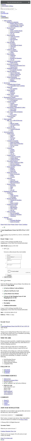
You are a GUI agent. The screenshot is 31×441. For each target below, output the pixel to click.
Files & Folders (11, 42)
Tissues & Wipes (11, 116)
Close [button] (2, 438)
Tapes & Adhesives (12, 71)
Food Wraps (13, 109)
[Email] (6, 2)
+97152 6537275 (8, 394)
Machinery (9, 219)
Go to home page (8, 438)
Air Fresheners (14, 100)
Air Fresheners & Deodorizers (14, 98)
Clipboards (13, 46)
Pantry (11, 194)
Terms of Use (7, 379)
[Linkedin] (7, 372)
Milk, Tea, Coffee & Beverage (14, 120)
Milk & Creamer (14, 123)
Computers (9, 148)
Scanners (12, 177)
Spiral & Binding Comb (16, 26)
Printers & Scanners (12, 172)
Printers (12, 175)
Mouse (12, 152)
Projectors (12, 138)
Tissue (11, 117)
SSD (11, 188)
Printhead (12, 93)
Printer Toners (10, 94)
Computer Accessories (12, 140)
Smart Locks (13, 206)
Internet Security (14, 181)
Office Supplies (8, 20)
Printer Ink (9, 87)
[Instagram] (7, 371)
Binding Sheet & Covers (16, 23)
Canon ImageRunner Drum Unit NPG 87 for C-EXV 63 (15, 326)
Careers (6, 403)
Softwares (9, 178)
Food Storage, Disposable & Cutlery (16, 107)
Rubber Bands (13, 62)
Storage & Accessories (12, 64)
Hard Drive (13, 185)
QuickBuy (6, 401)
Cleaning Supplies (11, 101)
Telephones (13, 216)
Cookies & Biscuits (15, 129)
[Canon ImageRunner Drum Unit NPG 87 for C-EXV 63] (1, 324)
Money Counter (14, 203)
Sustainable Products (12, 68)
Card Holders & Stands (16, 45)
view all (12, 33)
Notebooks (13, 55)
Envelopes (12, 43)
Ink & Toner (7, 83)
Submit (9, 275)
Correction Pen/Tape (15, 78)
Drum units (13, 171)
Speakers (12, 135)
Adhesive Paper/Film (15, 74)
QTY (5, 248)
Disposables (13, 110)
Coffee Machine (14, 195)
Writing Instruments (12, 77)
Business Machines (12, 198)
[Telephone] (2, 2)
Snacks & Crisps (11, 127)
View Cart (13, 431)
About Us (6, 400)
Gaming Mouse (14, 158)
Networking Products (12, 161)
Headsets (12, 151)
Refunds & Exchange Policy (11, 380)
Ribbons (12, 91)
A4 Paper (12, 56)
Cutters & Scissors (14, 36)
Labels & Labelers (11, 49)
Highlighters (13, 81)
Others (12, 136)
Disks (11, 187)
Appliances (10, 192)
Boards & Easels (11, 28)
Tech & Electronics (8, 132)
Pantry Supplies (8, 119)
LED (11, 113)
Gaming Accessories (15, 156)
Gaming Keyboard (15, 159)
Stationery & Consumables (13, 61)
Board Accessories (14, 32)
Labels (12, 52)
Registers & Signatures (16, 58)
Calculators (13, 38)
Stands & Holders (14, 142)
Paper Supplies (10, 54)
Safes (11, 201)
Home (2, 224)
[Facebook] (7, 369)
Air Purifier (13, 197)
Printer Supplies (11, 90)
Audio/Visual (10, 133)
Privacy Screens (14, 145)
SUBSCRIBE (19, 415)
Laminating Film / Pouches (17, 25)
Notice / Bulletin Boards (16, 30)
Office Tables (13, 208)
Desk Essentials (11, 35)
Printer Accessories (15, 174)
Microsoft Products (15, 182)
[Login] (24, 2)
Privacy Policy (24, 419)
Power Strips (13, 114)
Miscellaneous (13, 207)
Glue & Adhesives (14, 75)
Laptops (12, 149)
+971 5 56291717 (8, 392)
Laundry (12, 103)
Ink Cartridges (13, 88)
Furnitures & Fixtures (12, 204)
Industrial (6, 217)
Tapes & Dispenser (15, 72)
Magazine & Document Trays (17, 65)
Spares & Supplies (14, 221)
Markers (12, 80)
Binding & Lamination (12, 22)
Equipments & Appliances (10, 191)
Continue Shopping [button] (6, 431)
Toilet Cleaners (14, 104)
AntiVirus (12, 179)
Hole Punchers (14, 39)
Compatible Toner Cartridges (17, 85)
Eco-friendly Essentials (16, 69)
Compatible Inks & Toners (13, 84)
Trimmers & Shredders (16, 200)
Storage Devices (11, 184)
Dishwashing (13, 106)
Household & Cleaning (9, 97)
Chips (11, 130)
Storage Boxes (13, 67)
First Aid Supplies (14, 213)
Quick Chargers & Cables (16, 162)
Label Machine (14, 51)
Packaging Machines (15, 220)
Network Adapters (14, 164)
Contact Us (6, 404)
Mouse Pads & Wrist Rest (16, 143)
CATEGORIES (4, 17)
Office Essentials (11, 211)
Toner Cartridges (14, 96)
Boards (12, 29)
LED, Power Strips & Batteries (15, 111)
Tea (11, 122)
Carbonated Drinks (15, 124)
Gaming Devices (11, 155)
